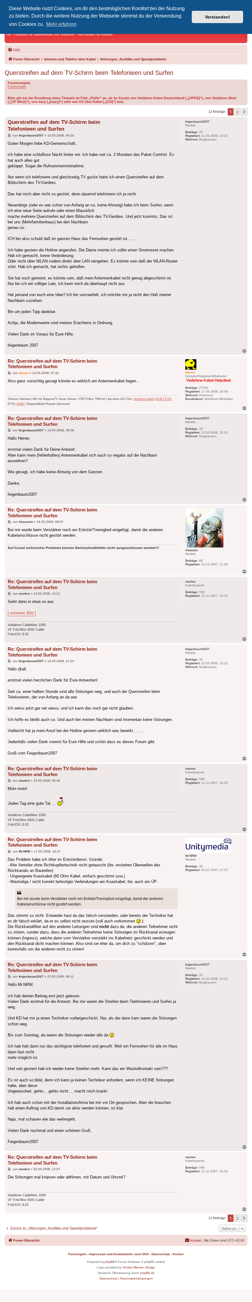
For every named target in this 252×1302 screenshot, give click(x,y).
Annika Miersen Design (139, 1267)
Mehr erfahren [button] (61, 24)
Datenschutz (161, 1254)
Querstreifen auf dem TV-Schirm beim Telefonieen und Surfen (89, 72)
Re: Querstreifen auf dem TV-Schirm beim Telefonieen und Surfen (52, 363)
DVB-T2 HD (163, 399)
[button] (244, 112)
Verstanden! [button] (217, 16)
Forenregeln (17, 86)
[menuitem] (14, 50)
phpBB (110, 1261)
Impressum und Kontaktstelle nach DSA (119, 1254)
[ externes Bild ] (22, 613)
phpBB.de (147, 1273)
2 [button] (237, 112)
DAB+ (21, 403)
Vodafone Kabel (144, 399)
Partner (178, 1254)
